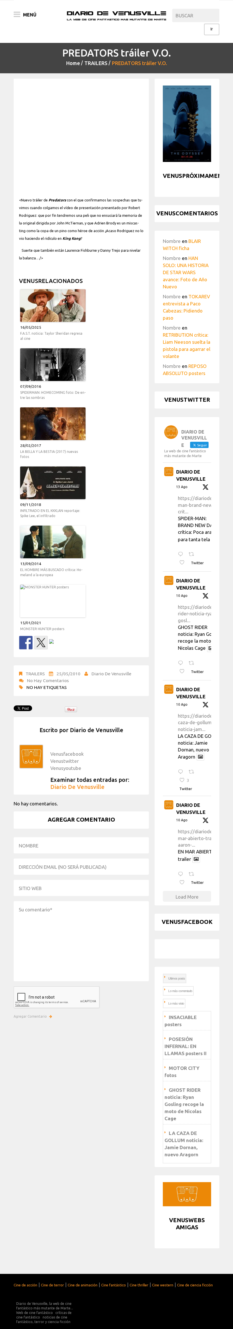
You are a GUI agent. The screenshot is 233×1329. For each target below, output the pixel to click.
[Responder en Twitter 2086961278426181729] (181, 772)
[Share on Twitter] (41, 642)
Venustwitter (64, 761)
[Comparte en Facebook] (26, 642)
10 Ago (182, 595)
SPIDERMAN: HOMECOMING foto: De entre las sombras (53, 395)
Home (73, 63)
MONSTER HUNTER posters (42, 629)
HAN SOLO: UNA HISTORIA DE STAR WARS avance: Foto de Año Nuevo (186, 272)
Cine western (162, 1285)
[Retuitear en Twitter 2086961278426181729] (193, 772)
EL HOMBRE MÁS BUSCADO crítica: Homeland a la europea (51, 572)
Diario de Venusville (111, 673)
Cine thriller (139, 1285)
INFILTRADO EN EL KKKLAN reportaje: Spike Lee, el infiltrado (50, 513)
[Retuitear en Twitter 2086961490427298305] (193, 663)
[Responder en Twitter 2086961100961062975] (181, 874)
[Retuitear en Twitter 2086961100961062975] (193, 874)
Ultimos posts (176, 978)
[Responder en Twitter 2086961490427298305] (181, 663)
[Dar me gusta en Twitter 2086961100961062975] (184, 882)
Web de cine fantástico (34, 1313)
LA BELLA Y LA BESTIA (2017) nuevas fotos (49, 454)
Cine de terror (52, 1285)
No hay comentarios (48, 680)
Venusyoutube (65, 768)
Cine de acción (25, 1285)
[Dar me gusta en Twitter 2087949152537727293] (184, 563)
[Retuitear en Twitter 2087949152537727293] (193, 555)
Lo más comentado (180, 991)
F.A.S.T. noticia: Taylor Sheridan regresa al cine (51, 336)
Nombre (172, 241)
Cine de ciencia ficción (195, 1285)
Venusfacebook (67, 754)
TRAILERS (95, 63)
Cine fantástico (113, 1285)
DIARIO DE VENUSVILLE (190, 475)
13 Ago (182, 487)
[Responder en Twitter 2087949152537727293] (181, 555)
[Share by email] (56, 646)
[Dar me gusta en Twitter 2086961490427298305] (184, 672)
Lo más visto (176, 1003)
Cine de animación (82, 1285)
